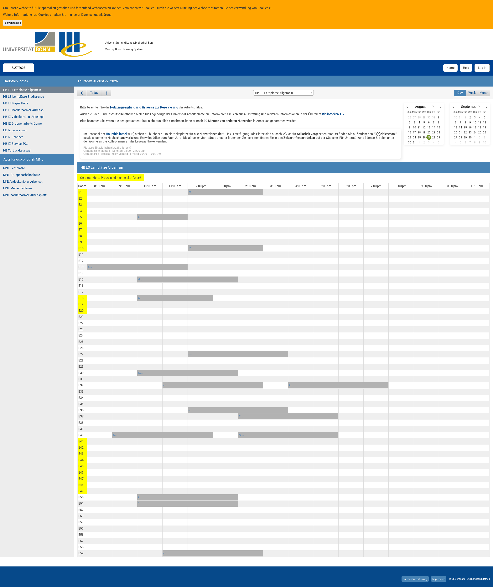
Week (472, 93)
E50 (81, 497)
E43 (81, 454)
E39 (81, 429)
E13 (81, 267)
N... (115, 435)
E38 (81, 423)
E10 (81, 248)
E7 (80, 230)
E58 (81, 547)
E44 (81, 460)
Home (450, 68)
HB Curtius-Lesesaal (17, 150)
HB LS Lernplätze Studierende (23, 96)
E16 (81, 285)
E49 (81, 491)
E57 (81, 541)
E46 (81, 472)
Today (94, 93)
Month (484, 93)
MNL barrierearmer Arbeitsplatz (25, 195)
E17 (81, 292)
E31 (81, 379)
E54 (81, 522)
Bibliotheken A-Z (333, 114)
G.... (165, 553)
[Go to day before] (81, 93)
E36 (81, 410)
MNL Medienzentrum (17, 188)
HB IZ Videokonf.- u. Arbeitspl (23, 117)
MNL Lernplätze (14, 168)
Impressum (438, 578)
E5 (80, 217)
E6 (80, 223)
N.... (191, 192)
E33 (81, 391)
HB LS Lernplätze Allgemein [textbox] (274, 93)
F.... (291, 385)
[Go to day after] (106, 93)
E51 (81, 503)
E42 (81, 447)
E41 (81, 441)
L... (90, 267)
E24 (81, 335)
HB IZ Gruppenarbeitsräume (22, 123)
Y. (139, 503)
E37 (81, 416)
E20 (81, 310)
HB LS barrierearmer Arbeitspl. (24, 110)
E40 (81, 435)
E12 (81, 261)
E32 (81, 385)
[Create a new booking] (99, 192)
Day (460, 93)
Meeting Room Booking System (124, 49)
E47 (81, 479)
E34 (81, 398)
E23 (81, 329)
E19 (81, 304)
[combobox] (283, 93)
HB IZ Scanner (13, 137)
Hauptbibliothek (116, 134)
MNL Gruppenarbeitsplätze (21, 175)
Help (466, 68)
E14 (81, 273)
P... (190, 248)
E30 (81, 373)
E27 (81, 354)
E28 (81, 360)
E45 (81, 466)
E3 (80, 205)
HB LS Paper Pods (15, 103)
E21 (81, 317)
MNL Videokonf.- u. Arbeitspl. (23, 181)
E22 (81, 323)
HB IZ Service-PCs (15, 144)
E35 (81, 404)
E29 (81, 366)
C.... (165, 385)
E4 (80, 211)
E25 (81, 342)
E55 (81, 528)
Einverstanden (13, 22)
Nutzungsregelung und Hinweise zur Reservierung (144, 107)
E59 (81, 553)
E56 (81, 534)
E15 (81, 279)
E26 (81, 348)
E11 (81, 254)
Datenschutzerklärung (96, 15)
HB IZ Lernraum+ (15, 130)
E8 (80, 236)
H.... (140, 217)
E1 (80, 192)
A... (140, 279)
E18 (81, 298)
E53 (81, 516)
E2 (80, 198)
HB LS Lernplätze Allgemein (22, 90)
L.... (140, 497)
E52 (81, 510)
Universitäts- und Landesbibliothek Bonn (129, 42)
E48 (81, 485)
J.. (190, 410)
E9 (80, 242)
